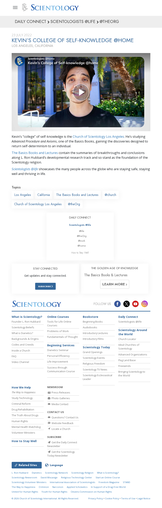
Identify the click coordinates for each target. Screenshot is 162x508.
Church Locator (127, 339)
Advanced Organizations (132, 354)
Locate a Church (60, 429)
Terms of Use (128, 498)
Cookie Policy (112, 498)
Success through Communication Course (61, 369)
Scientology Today (96, 347)
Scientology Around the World (132, 332)
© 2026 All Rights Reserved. (45, 498)
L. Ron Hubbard (20, 472)
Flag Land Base (127, 360)
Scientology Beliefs (23, 327)
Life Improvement (57, 361)
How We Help (21, 387)
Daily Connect (128, 317)
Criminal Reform (21, 403)
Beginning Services (60, 345)
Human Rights (20, 421)
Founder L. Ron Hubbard (26, 321)
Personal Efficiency (58, 356)
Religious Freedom (94, 363)
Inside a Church (21, 350)
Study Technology (22, 398)
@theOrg (74, 204)
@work (81, 241)
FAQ (14, 356)
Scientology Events (94, 358)
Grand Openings (93, 352)
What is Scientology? (27, 317)
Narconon (57, 486)
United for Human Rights (25, 491)
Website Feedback (62, 423)
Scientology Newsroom (24, 477)
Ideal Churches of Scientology (128, 346)
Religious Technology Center (76, 477)
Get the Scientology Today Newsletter (61, 453)
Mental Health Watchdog (26, 427)
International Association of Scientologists (72, 482)
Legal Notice (143, 498)
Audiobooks (90, 327)
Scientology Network (56, 472)
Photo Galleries (60, 398)
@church (110, 195)
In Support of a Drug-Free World (108, 486)
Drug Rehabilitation (23, 409)
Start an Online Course (108, 477)
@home (81, 246)
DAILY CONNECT (80, 217)
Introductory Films (93, 339)
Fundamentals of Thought (62, 337)
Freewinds (124, 366)
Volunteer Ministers (23, 432)
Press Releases (60, 392)
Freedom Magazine (109, 482)
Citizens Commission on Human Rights (91, 491)
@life (81, 231)
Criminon (44, 486)
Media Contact (59, 404)
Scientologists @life (80, 225)
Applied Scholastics (77, 486)
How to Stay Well (80, 252)
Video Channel (20, 362)
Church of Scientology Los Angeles (98, 136)
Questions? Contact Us (64, 417)
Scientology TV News (95, 369)
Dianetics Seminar (58, 350)
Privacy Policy (95, 498)
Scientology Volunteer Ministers (29, 482)
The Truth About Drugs (25, 415)
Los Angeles (22, 195)
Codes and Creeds (23, 344)
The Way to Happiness (23, 486)
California (43, 195)
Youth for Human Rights (54, 491)
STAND (126, 482)
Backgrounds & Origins (25, 339)
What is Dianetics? (22, 333)
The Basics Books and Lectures (35, 153)
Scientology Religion (82, 472)
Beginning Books (93, 321)
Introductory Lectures (95, 333)
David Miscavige (49, 477)
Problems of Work (58, 331)
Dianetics (36, 472)
